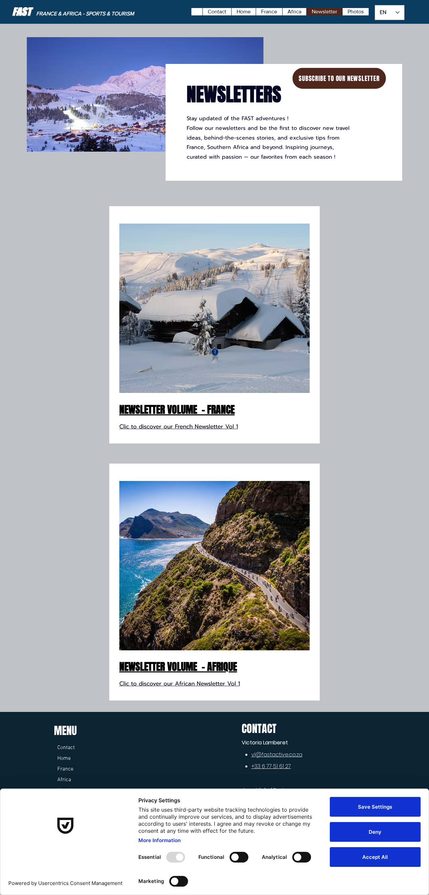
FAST (21, 11)
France (65, 769)
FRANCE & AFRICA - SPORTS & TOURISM (85, 13)
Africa (64, 780)
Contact (66, 747)
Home (64, 758)
